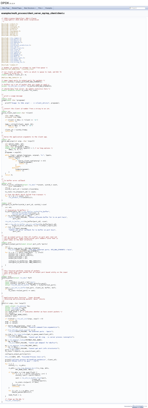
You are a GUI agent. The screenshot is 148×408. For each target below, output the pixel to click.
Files (40, 8)
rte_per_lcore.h (16, 48)
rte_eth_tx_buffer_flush (31, 378)
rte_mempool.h (16, 55)
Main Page (5, 8)
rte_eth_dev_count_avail (18, 330)
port (33, 282)
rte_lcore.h (15, 49)
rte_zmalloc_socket (31, 211)
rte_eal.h (14, 44)
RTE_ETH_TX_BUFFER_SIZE (21, 213)
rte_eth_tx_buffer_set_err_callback (25, 224)
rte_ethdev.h (15, 61)
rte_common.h (15, 38)
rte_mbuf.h (14, 56)
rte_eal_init (22, 319)
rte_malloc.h (15, 39)
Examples (49, 8)
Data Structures (29, 8)
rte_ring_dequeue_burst (26, 368)
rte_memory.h (15, 41)
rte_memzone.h (16, 42)
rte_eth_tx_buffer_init (14, 221)
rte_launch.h (15, 52)
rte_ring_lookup (20, 334)
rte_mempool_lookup (17, 340)
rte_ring (14, 307)
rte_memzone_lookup (17, 345)
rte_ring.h (14, 51)
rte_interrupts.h (17, 58)
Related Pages (17, 8)
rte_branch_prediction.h (20, 45)
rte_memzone (21, 306)
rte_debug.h (15, 53)
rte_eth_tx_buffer (18, 288)
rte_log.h (14, 46)
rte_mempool (16, 309)
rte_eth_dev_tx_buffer (17, 86)
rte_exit (12, 217)
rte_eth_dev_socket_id (21, 214)
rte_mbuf (31, 185)
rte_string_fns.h (17, 62)
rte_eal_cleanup (11, 400)
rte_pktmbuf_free (15, 197)
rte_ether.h (15, 59)
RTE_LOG (8, 357)
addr (17, 350)
